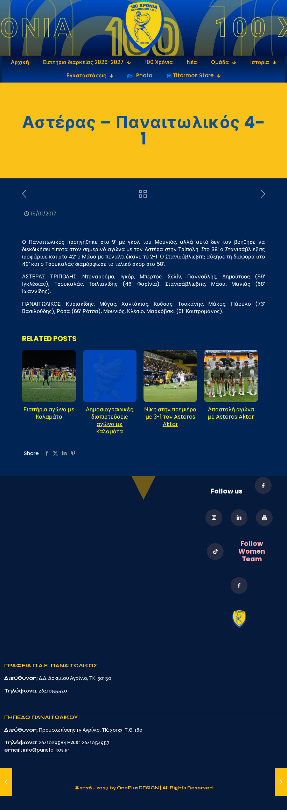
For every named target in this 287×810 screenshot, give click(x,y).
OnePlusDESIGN (138, 788)
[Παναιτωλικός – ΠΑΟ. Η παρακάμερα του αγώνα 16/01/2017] (281, 782)
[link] (144, 28)
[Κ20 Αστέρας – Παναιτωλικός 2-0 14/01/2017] (6, 782)
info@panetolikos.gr (46, 750)
